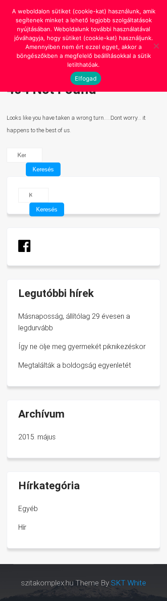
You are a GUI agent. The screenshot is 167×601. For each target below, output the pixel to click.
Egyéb (28, 508)
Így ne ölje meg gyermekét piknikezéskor (82, 346)
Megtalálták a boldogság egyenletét (74, 365)
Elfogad (86, 78)
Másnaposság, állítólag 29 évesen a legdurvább (74, 322)
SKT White (128, 582)
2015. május (37, 437)
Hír (22, 527)
